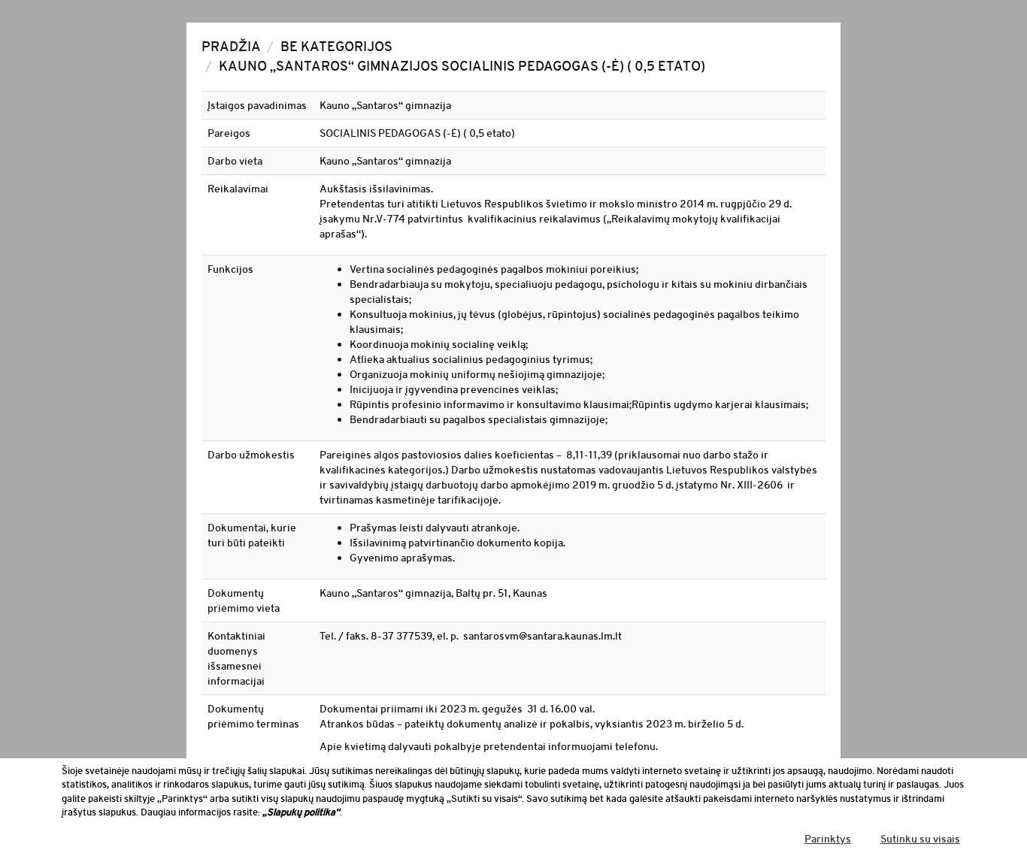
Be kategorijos (336, 46)
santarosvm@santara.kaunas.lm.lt (542, 636)
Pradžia (231, 46)
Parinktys (827, 838)
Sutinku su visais (920, 838)
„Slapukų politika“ (301, 812)
